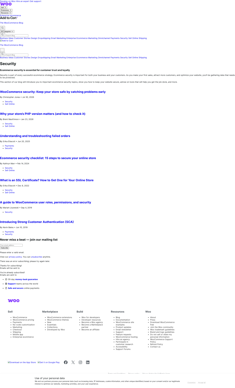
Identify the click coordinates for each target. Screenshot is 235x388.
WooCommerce (20, 317)
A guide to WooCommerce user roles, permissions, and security (45, 202)
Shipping (143, 38)
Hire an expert (23, 1)
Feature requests (123, 334)
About (153, 317)
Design (34, 38)
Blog (118, 317)
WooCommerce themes (58, 320)
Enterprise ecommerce (23, 337)
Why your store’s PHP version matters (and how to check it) (42, 114)
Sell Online (133, 38)
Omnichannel (104, 38)
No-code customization (24, 324)
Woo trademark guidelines (162, 329)
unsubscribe (36, 257)
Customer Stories (22, 38)
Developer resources (91, 320)
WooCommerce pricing (23, 320)
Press (152, 320)
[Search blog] (2, 28)
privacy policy (15, 257)
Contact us (155, 346)
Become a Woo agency (92, 322)
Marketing (93, 38)
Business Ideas (7, 38)
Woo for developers (91, 317)
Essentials (51, 324)
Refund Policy (156, 344)
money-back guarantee (26, 279)
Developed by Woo (56, 329)
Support (12, 283)
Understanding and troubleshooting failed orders (35, 136)
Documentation (123, 320)
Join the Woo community (161, 327)
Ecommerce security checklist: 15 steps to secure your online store (48, 158)
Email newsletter (123, 329)
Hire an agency (123, 339)
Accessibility (121, 346)
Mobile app (18, 334)
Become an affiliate (90, 329)
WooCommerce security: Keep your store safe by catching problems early (53, 92)
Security (124, 38)
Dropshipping (44, 38)
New (49, 322)
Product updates (123, 327)
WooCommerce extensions (59, 317)
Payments (115, 38)
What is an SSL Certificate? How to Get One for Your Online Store (47, 180)
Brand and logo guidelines (162, 332)
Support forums (123, 349)
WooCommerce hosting (127, 337)
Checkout (17, 329)
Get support (35, 1)
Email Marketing (58, 38)
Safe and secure (16, 288)
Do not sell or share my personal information (161, 335)
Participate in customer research (124, 343)
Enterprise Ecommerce (77, 38)
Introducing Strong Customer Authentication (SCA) (37, 222)
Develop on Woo (8, 1)
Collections (52, 327)
